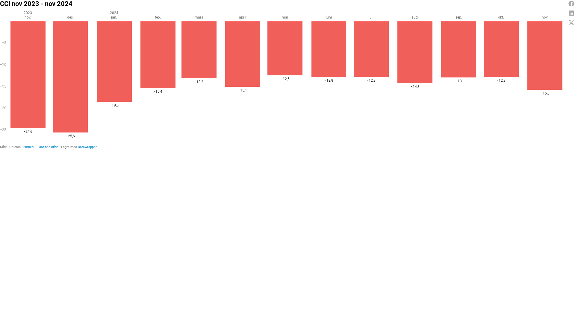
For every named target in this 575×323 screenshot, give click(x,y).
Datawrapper (87, 147)
